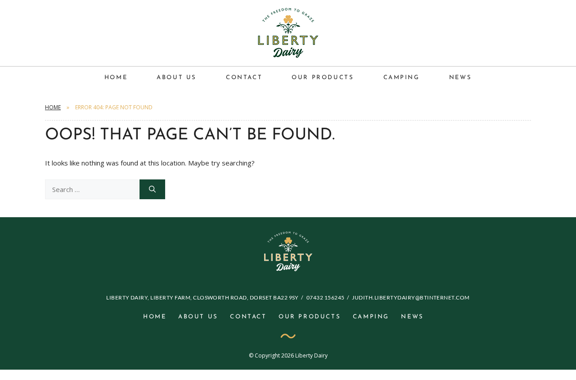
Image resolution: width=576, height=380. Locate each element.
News (460, 77)
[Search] (152, 189)
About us (177, 77)
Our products (323, 77)
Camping (401, 77)
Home (115, 77)
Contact (244, 77)
